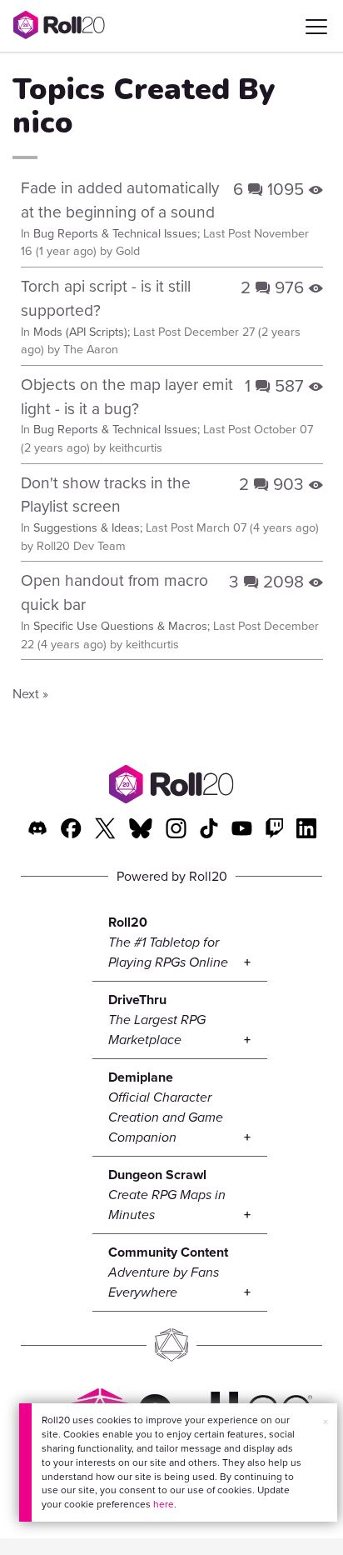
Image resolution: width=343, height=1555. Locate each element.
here (163, 1504)
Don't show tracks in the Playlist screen (106, 494)
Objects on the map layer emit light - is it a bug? (127, 395)
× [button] (325, 1421)
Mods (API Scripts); (81, 331)
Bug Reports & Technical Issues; (116, 233)
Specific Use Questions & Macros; (121, 625)
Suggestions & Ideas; (87, 527)
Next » (30, 693)
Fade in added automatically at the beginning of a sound (120, 199)
